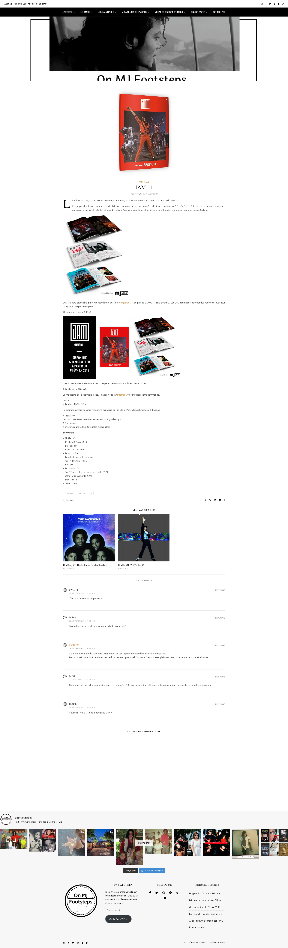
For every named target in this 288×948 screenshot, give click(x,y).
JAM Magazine (85, 493)
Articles (32, 4)
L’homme (85, 12)
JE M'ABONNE (118, 918)
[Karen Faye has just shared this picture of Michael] (245, 844)
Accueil (8, 4)
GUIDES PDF (219, 12)
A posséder (69, 493)
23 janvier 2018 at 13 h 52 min (82, 593)
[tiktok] (283, 4)
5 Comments (152, 193)
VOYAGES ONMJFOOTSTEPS (169, 12)
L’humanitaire (106, 12)
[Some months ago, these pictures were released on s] (216, 842)
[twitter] (270, 4)
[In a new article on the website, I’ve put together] (274, 842)
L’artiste (68, 12)
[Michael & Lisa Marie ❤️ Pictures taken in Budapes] (187, 842)
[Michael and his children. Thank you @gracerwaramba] (129, 847)
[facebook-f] (266, 4)
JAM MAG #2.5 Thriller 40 (131, 565)
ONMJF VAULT (198, 12)
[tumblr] (279, 4)
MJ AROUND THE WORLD (134, 12)
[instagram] (262, 4)
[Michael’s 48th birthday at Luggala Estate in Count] (13, 839)
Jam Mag (144, 181)
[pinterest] (275, 4)
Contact (43, 4)
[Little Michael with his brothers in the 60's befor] (158, 841)
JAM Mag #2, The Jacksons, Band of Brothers (85, 565)
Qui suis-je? (20, 4)
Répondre (220, 590)
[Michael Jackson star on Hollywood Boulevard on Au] (71, 842)
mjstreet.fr (126, 302)
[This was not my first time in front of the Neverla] (100, 842)
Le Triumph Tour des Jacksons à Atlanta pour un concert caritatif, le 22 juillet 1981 (206, 920)
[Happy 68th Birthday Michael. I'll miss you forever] (42, 840)
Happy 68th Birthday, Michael (204, 893)
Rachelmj (70, 500)
